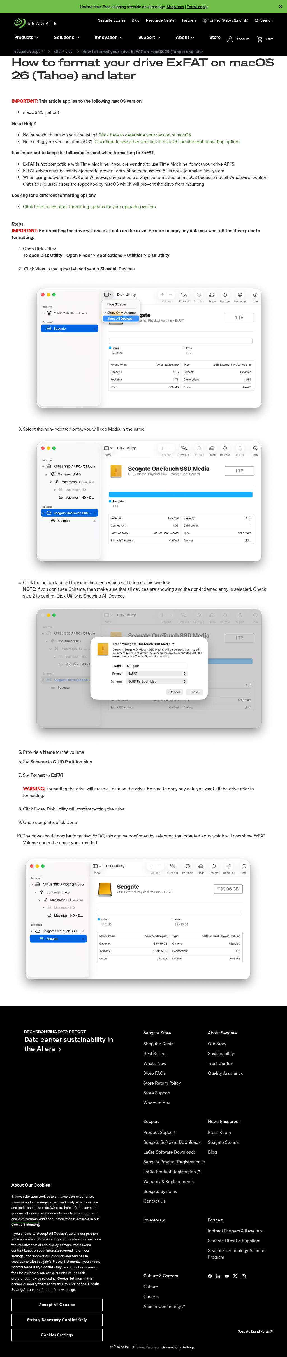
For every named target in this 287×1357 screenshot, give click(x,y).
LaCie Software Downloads (170, 1152)
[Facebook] (210, 1291)
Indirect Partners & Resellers (236, 1231)
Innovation (106, 37)
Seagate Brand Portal (254, 1331)
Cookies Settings (146, 1347)
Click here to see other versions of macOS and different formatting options (167, 141)
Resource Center (161, 20)
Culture (151, 1287)
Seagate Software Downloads (173, 1142)
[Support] (158, 37)
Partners (189, 20)
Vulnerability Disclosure (111, 1347)
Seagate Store (158, 1033)
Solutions (64, 37)
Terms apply (197, 7)
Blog (136, 20)
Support (146, 37)
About (182, 37)
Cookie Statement (25, 1224)
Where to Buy (157, 1103)
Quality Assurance (226, 1073)
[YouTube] (227, 1291)
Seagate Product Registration (173, 1162)
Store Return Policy (163, 1083)
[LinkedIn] (218, 1291)
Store (215, 37)
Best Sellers (156, 1054)
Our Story (218, 1044)
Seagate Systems (161, 1191)
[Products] (36, 37)
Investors (153, 1220)
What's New (155, 1063)
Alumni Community (163, 1306)
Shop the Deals (159, 1044)
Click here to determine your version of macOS (145, 135)
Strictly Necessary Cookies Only (57, 1320)
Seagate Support (28, 51)
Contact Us (155, 1201)
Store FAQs (155, 1073)
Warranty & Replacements (169, 1182)
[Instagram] (244, 1291)
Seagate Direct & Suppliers (234, 1241)
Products (23, 37)
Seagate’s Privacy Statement (58, 1261)
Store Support (158, 1093)
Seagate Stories (111, 20)
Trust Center (220, 1063)
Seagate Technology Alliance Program (236, 1254)
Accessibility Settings (178, 1347)
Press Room (220, 1132)
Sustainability (221, 1054)
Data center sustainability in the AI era (68, 1044)
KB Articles (63, 51)
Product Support (160, 1132)
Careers (152, 1297)
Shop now (175, 7)
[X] (235, 1291)
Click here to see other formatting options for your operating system (89, 206)
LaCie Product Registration (170, 1172)
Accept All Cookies (57, 1305)
